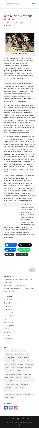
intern (13, 367)
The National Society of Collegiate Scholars (17, 394)
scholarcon (27, 377)
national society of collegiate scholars (16, 374)
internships (20, 367)
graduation (21, 364)
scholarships (30, 381)
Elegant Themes (19, 422)
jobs (6, 371)
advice (7, 351)
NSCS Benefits (8, 322)
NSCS (5, 319)
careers (22, 354)
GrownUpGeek (8, 313)
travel (6, 397)
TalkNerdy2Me (10, 23)
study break (8, 387)
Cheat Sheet (8, 306)
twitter (12, 397)
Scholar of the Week (10, 381)
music (25, 371)
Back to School (8, 300)
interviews (28, 367)
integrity (7, 367)
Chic (28, 354)
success (16, 387)
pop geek (7, 332)
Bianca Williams (15, 351)
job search (12, 371)
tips (33, 394)
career (16, 354)
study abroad (24, 384)
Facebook (29, 361)
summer (22, 387)
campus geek (8, 354)
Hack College (29, 364)
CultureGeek (8, 309)
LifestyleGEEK (8, 316)
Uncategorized (8, 339)
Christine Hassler (9, 357)
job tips (19, 371)
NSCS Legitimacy (9, 326)
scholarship (21, 381)
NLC (30, 374)
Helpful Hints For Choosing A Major (15, 285)
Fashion (7, 364)
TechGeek (7, 335)
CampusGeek (29, 23)
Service (7, 384)
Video (6, 342)
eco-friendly (21, 361)
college (19, 357)
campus (24, 351)
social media (14, 384)
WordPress (19, 425)
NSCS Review (8, 329)
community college (10, 361)
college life (26, 357)
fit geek (13, 364)
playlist (12, 377)
